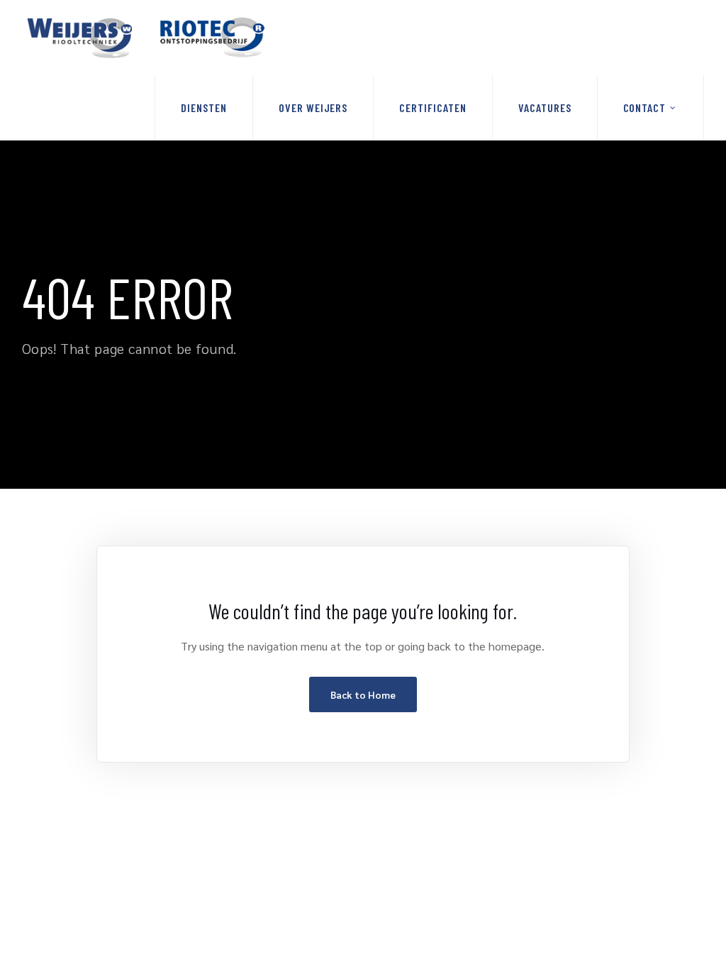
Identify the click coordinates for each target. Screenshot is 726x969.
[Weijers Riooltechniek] (146, 37)
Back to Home (363, 694)
